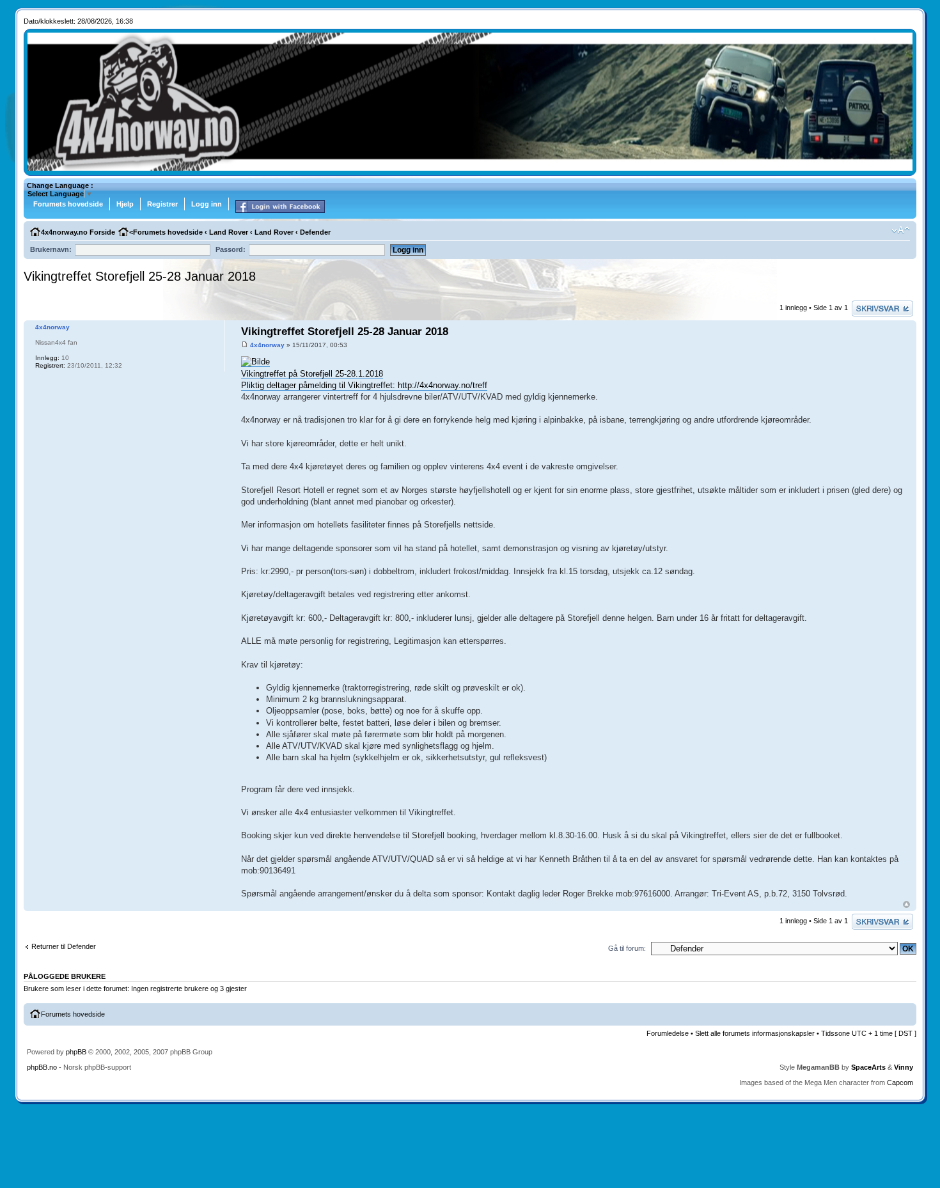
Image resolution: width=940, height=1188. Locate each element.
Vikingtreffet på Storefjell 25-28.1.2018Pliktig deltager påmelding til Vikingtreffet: (319, 379)
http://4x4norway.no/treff (442, 385)
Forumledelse (667, 1033)
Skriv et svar (871, 304)
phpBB (76, 1052)
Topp (906, 904)
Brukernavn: (51, 249)
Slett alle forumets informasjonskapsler (755, 1033)
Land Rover (228, 232)
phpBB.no (42, 1067)
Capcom (900, 1082)
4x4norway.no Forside (78, 232)
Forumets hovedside (68, 204)
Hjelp (125, 204)
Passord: (230, 249)
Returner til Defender (63, 946)
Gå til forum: (627, 948)
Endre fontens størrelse (900, 230)
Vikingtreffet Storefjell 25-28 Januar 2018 (140, 276)
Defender (315, 232)
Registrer (162, 204)
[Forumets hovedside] (470, 168)
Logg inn (206, 204)
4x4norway (267, 344)
